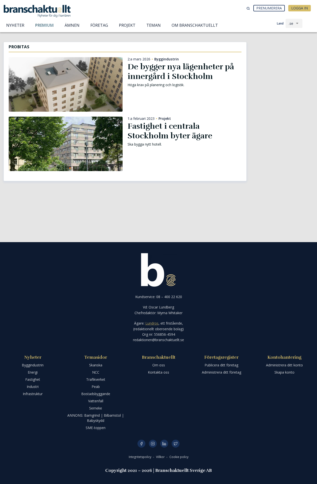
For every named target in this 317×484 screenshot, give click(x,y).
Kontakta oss (158, 372)
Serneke (95, 408)
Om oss (158, 365)
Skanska (95, 365)
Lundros (151, 323)
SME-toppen (96, 427)
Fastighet (32, 379)
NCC (95, 372)
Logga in (299, 8)
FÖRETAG (99, 25)
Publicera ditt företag (221, 365)
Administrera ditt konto (284, 365)
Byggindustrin (166, 59)
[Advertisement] (282, 68)
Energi (33, 372)
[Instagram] (153, 444)
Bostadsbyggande (95, 393)
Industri (33, 386)
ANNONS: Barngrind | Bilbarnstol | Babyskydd (95, 418)
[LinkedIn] (164, 444)
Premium (44, 25)
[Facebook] (141, 444)
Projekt (164, 119)
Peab (96, 386)
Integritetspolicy (140, 457)
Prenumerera (269, 8)
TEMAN (153, 25)
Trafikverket (95, 379)
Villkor (160, 457)
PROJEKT (127, 25)
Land (280, 23)
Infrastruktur (33, 393)
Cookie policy (178, 457)
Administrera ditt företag (221, 372)
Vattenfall (95, 401)
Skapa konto (284, 372)
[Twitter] (176, 444)
